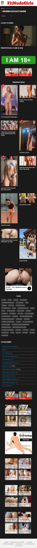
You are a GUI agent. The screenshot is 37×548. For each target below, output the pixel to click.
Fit (27, 302)
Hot (3, 85)
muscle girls (29, 313)
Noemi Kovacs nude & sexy (12, 48)
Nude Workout (7, 386)
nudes (19, 330)
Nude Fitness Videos (10, 373)
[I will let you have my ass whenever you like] (9, 233)
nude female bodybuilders (21, 324)
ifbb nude (21, 311)
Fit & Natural (7, 353)
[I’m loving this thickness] (9, 100)
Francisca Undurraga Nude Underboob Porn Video (8, 133)
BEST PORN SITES (29, 544)
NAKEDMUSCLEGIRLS (8, 544)
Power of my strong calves (25, 100)
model (21, 313)
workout (5, 335)
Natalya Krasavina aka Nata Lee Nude (27, 168)
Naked (16, 316)
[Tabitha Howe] (9, 208)
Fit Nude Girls (21, 305)
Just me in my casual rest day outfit (8, 189)
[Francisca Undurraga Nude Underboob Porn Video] (9, 125)
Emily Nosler (23, 261)
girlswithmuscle (23, 308)
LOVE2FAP (29, 542)
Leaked (5, 313)
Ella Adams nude (25, 205)
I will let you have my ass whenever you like (9, 241)
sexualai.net (19, 544)
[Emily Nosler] (27, 244)
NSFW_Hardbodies (8, 322)
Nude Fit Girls (6, 327)
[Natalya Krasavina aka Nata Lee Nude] (27, 161)
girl (15, 308)
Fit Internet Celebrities (10, 356)
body (16, 300)
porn (33, 330)
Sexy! (18, 332)
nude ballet (6, 324)
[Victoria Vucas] (27, 136)
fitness (12, 305)
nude (19, 322)
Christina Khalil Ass (8, 302)
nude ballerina (28, 322)
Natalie (27, 319)
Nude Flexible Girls (9, 376)
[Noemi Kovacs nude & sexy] (18, 36)
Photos (26, 330)
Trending (21, 121)
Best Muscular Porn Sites (17, 542)
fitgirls (4, 305)
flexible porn (6, 308)
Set (13, 332)
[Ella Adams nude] (27, 198)
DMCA (6, 542)
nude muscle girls (8, 330)
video (32, 332)
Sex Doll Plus (18, 546)
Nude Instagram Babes (10, 379)
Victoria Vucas (24, 152)
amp (4, 300)
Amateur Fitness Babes (10, 346)
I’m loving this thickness (9, 117)
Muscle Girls (6, 366)
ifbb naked (12, 311)
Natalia (20, 319)
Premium (5, 332)
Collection (20, 302)
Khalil (29, 311)
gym (33, 308)
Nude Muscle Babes (10, 382)
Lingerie (13, 313)
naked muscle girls (8, 319)
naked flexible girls (26, 316)
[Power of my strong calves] (27, 91)
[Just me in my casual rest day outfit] (9, 171)
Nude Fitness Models (20, 327)
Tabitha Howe (5, 225)
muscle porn (6, 316)
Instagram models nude (10, 363)
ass (10, 300)
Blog (4, 350)
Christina (24, 300)
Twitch (26, 332)
